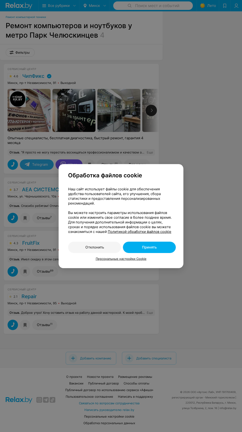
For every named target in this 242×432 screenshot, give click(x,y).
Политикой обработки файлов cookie (139, 231)
